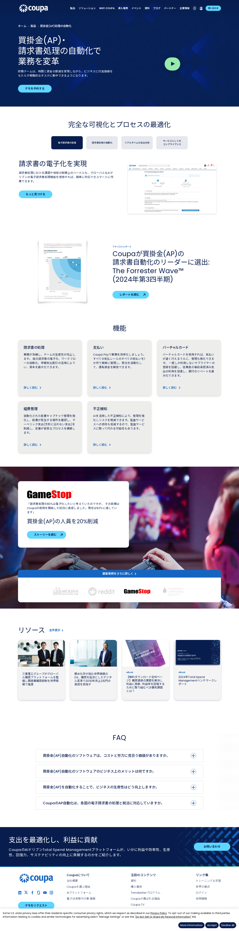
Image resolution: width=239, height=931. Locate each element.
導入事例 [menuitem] (123, 8)
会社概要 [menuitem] (72, 881)
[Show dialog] (172, 63)
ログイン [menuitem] (201, 893)
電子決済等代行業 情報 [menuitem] (81, 899)
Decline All (227, 925)
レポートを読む (129, 295)
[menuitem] (107, 8)
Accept (212, 925)
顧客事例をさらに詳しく (118, 574)
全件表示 (54, 630)
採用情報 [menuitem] (201, 899)
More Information (191, 925)
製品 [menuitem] (72, 8)
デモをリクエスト (36, 905)
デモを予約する (35, 89)
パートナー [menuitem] (170, 8)
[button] (66, 591)
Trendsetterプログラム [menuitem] (145, 893)
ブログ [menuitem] (156, 8)
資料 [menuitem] (147, 8)
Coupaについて (78, 875)
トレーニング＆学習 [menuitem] (208, 881)
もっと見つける (35, 194)
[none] (72, 8)
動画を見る (41, 530)
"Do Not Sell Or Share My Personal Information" (163, 917)
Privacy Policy (158, 913)
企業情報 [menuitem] (184, 8)
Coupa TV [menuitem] (138, 905)
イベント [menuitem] (136, 8)
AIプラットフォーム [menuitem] (79, 893)
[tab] (67, 142)
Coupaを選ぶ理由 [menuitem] (78, 887)
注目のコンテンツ (143, 875)
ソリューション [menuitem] (87, 8)
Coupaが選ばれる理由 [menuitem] (145, 899)
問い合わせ (213, 8)
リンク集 (202, 875)
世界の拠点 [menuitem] (203, 887)
